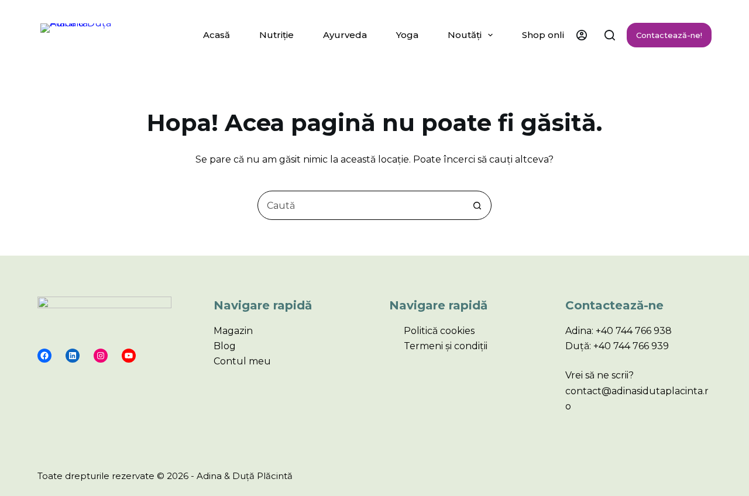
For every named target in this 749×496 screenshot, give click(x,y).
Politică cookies (439, 330)
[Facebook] (44, 356)
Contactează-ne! (669, 35)
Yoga (407, 34)
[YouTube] (129, 356)
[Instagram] (101, 356)
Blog (225, 346)
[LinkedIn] (73, 356)
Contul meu (242, 361)
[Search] (609, 35)
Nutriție (276, 34)
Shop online (549, 34)
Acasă (216, 34)
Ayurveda (345, 34)
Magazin (233, 330)
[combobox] (360, 205)
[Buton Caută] (477, 205)
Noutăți (465, 34)
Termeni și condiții (445, 346)
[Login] (581, 35)
